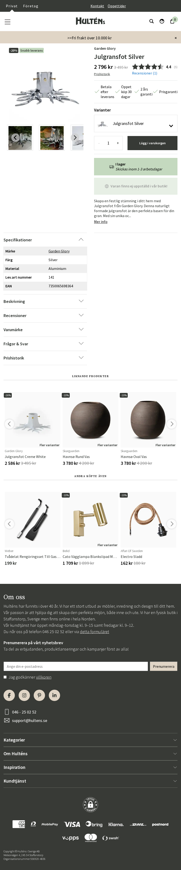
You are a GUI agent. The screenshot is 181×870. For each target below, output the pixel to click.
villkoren (43, 677)
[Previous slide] (15, 137)
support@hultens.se (29, 720)
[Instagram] (24, 695)
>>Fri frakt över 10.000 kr (89, 38)
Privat (12, 6)
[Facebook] (9, 695)
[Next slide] (75, 137)
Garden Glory (105, 48)
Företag (30, 6)
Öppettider (117, 6)
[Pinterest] (39, 695)
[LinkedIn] (54, 695)
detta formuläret (94, 631)
